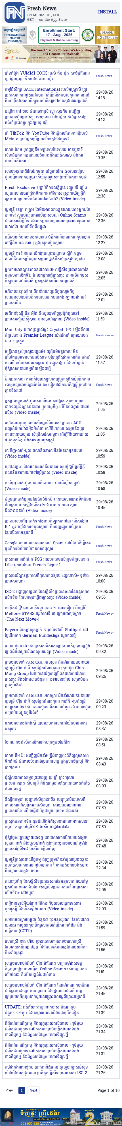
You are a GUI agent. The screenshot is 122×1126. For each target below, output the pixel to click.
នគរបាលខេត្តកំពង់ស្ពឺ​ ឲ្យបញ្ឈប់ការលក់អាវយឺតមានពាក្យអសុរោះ (46, 726)
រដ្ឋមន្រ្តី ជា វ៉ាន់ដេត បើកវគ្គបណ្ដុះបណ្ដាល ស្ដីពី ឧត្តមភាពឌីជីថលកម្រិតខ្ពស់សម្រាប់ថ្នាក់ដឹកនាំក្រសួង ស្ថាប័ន (45, 256)
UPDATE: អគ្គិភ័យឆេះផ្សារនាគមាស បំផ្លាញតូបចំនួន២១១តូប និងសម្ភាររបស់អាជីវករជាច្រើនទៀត (42, 1010)
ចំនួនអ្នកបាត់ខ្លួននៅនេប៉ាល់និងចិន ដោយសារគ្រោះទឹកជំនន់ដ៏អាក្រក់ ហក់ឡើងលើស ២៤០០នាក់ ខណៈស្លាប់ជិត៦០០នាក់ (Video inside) (48, 505)
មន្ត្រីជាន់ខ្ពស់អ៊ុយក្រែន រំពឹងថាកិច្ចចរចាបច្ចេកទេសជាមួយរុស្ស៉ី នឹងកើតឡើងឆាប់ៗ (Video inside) (43, 906)
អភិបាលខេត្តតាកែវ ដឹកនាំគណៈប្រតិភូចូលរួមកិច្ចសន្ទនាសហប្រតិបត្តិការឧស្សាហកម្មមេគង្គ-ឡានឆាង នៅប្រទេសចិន (45, 297)
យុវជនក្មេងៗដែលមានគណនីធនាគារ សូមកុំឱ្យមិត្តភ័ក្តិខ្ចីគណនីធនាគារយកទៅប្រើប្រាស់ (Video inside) (45, 470)
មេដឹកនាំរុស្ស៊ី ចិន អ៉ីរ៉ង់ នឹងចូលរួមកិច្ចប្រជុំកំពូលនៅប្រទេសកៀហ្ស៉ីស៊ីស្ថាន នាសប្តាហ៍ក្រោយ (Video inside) (47, 316)
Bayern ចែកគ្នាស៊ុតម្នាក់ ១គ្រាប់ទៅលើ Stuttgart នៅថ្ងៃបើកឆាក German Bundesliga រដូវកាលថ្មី (46, 633)
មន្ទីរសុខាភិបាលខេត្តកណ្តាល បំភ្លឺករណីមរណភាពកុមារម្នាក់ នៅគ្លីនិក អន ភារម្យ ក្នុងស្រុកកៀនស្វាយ (47, 240)
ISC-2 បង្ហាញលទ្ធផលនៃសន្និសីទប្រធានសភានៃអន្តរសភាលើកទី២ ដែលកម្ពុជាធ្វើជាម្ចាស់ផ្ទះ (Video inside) (47, 595)
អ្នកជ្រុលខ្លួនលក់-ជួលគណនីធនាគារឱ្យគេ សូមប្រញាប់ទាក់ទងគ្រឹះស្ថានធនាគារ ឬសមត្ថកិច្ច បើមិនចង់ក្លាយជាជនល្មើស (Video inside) (47, 407)
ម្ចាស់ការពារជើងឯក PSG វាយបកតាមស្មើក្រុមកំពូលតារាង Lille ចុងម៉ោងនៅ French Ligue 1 (47, 562)
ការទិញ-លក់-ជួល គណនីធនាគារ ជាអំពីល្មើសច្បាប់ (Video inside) (42, 486)
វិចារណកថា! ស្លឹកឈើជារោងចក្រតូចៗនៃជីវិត (37, 743)
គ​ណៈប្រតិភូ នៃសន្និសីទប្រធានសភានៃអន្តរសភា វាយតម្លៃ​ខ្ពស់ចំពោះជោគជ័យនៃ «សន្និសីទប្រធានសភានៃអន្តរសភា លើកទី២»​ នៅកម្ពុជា (46, 887)
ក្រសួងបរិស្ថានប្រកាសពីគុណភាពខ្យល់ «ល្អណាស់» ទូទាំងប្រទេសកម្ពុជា (47, 578)
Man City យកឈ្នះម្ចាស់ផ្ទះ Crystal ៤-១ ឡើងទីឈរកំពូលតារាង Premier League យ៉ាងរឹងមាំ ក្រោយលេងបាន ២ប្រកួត (47, 335)
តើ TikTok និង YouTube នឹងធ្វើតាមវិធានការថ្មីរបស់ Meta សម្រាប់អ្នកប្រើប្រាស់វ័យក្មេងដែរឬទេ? (46, 136)
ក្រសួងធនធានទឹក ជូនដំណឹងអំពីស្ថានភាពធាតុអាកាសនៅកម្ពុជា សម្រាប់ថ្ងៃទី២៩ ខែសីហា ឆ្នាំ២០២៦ (47, 824)
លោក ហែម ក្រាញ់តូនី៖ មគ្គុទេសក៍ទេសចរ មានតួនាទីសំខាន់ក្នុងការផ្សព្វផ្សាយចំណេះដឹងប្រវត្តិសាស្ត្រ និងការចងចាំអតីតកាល (44, 155)
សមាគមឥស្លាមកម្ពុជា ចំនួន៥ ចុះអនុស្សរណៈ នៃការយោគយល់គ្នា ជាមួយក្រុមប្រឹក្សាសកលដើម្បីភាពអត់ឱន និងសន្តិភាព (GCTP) (47, 925)
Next (33, 1090)
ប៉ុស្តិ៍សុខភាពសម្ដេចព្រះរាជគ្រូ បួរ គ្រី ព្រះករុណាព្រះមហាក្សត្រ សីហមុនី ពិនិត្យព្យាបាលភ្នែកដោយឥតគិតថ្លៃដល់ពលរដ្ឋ (47, 783)
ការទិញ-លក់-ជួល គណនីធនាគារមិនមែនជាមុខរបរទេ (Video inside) (43, 454)
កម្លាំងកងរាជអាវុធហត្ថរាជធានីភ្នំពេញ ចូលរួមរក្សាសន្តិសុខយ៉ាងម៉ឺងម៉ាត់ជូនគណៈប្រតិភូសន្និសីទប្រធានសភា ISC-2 (46, 1070)
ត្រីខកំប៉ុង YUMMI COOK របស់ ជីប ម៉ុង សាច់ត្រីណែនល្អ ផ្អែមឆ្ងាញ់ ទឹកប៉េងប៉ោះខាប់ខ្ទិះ (47, 76)
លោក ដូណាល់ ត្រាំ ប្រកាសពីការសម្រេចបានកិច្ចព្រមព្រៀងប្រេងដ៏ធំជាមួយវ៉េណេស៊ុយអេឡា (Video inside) (47, 649)
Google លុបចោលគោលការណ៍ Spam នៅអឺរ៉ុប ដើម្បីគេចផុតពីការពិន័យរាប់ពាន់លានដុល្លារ (48, 546)
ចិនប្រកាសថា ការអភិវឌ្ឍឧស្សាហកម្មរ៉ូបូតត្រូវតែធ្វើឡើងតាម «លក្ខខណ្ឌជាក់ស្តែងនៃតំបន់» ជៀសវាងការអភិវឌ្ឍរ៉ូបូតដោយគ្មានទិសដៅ (48, 385)
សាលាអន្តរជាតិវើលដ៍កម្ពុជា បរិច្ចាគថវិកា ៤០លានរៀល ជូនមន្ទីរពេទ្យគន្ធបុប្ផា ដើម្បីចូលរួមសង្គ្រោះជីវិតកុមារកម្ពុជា (46, 174)
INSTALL (107, 12)
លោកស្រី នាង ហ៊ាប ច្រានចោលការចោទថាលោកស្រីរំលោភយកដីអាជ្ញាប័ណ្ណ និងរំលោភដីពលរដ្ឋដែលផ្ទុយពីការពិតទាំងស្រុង (46, 947)
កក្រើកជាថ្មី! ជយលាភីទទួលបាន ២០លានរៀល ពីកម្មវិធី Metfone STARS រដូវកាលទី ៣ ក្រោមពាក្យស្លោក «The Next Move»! (46, 614)
